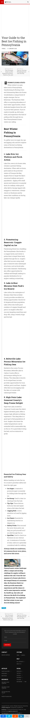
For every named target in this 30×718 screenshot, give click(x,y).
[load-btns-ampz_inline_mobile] (27, 716)
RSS (25, 681)
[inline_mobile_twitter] (9, 716)
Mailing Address (6, 655)
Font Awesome (5, 713)
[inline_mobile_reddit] (15, 716)
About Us (19, 663)
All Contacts (20, 661)
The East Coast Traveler (5, 683)
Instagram (19, 681)
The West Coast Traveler (6, 687)
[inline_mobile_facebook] (3, 716)
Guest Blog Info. (6, 671)
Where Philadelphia (6, 696)
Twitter (19, 673)
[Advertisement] (15, 20)
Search (23, 655)
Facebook (19, 671)
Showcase (4, 673)
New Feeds (4, 675)
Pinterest (19, 677)
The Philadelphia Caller (6, 692)
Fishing (3, 607)
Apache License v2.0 (13, 711)
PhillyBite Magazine (6, 707)
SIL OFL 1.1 (19, 713)
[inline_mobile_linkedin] (21, 716)
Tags (18, 655)
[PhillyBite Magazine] (8, 2)
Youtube (19, 679)
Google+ (19, 675)
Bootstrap (4, 709)
